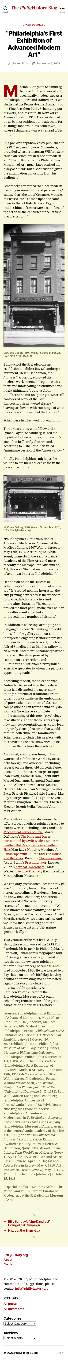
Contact (9, 1264)
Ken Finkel (23, 63)
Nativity (33, 850)
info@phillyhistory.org (31, 1289)
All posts (10, 1303)
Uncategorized (34, 24)
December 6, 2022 (48, 63)
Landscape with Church (20, 854)
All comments (13, 1309)
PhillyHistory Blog (25, 1352)
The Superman (50, 858)
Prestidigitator (35, 863)
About (7, 1259)
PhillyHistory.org (15, 1255)
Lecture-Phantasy (29, 871)
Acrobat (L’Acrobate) (30, 867)
